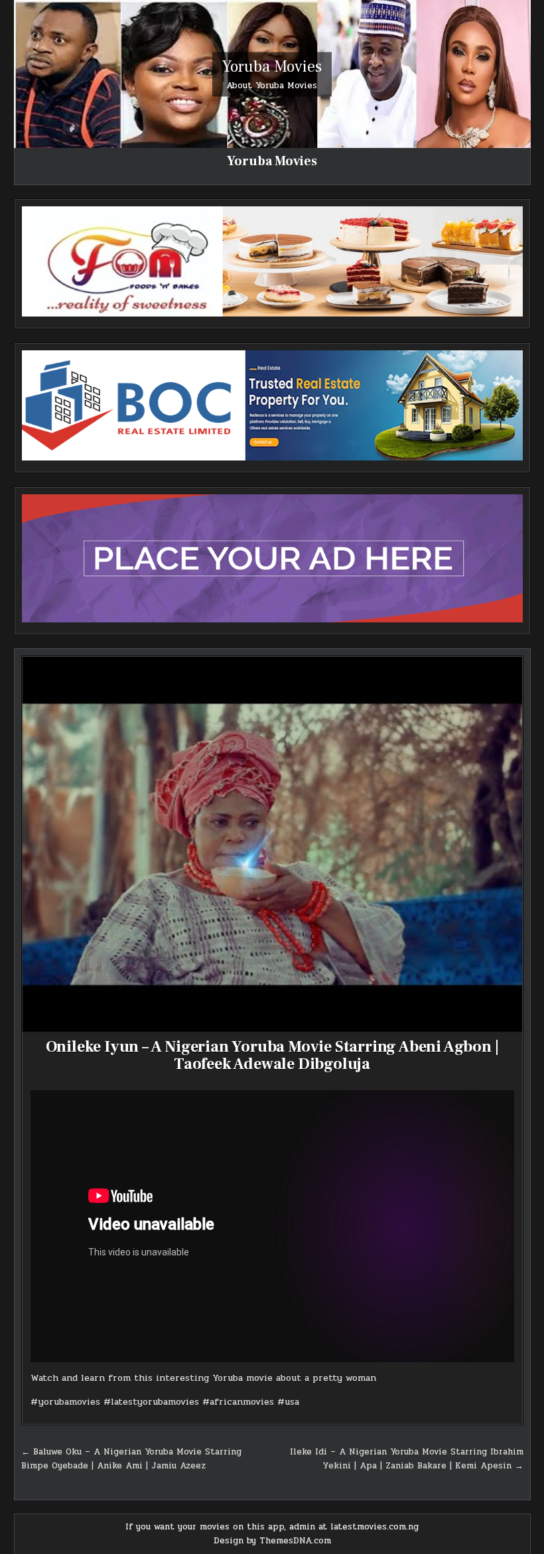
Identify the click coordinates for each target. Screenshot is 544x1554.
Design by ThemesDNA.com (272, 1540)
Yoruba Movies (272, 66)
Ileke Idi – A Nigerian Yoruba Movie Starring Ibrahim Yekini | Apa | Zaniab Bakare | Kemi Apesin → (406, 1458)
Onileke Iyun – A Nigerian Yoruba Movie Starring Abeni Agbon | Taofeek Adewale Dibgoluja (272, 1055)
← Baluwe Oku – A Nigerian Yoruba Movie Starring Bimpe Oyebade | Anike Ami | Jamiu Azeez (131, 1458)
